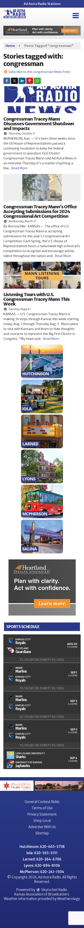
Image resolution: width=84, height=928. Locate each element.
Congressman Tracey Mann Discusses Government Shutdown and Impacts (38, 123)
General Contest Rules (42, 802)
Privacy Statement (42, 814)
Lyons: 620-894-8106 (42, 865)
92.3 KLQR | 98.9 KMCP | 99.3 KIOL (42, 659)
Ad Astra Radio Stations (42, 4)
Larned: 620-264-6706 (42, 859)
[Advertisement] (42, 30)
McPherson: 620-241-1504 (42, 872)
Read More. (19, 168)
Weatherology (68, 899)
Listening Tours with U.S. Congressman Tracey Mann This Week (36, 299)
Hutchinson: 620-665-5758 (42, 846)
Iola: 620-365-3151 (42, 853)
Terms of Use (42, 808)
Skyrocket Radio (54, 890)
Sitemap (42, 833)
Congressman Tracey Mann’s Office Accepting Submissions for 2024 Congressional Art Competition (40, 211)
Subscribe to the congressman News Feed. (39, 72)
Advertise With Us (42, 827)
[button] (76, 15)
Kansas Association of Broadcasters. (42, 894)
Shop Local (42, 820)
